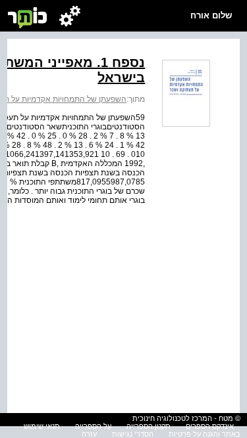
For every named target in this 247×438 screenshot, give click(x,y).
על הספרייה (93, 426)
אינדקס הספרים (210, 426)
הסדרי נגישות (132, 434)
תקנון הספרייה (148, 426)
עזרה (89, 434)
